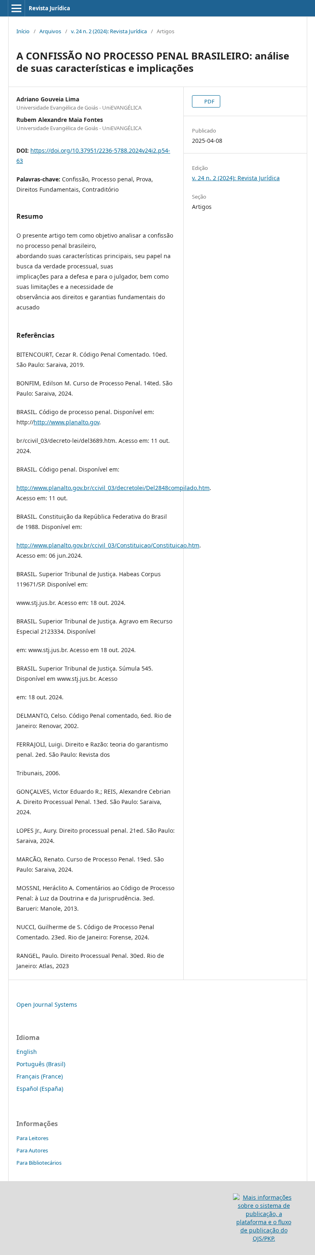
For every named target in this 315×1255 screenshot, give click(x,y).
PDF (209, 101)
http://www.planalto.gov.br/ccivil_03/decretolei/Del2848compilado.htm (113, 488)
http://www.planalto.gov (66, 422)
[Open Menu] (16, 8)
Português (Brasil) (40, 1064)
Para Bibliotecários (39, 1162)
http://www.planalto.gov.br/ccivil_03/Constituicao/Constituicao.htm (107, 545)
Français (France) (39, 1076)
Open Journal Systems (46, 1004)
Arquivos (50, 31)
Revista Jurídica (49, 8)
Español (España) (39, 1088)
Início (23, 31)
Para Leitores (32, 1138)
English (26, 1052)
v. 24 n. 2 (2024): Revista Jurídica (109, 31)
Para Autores (32, 1150)
